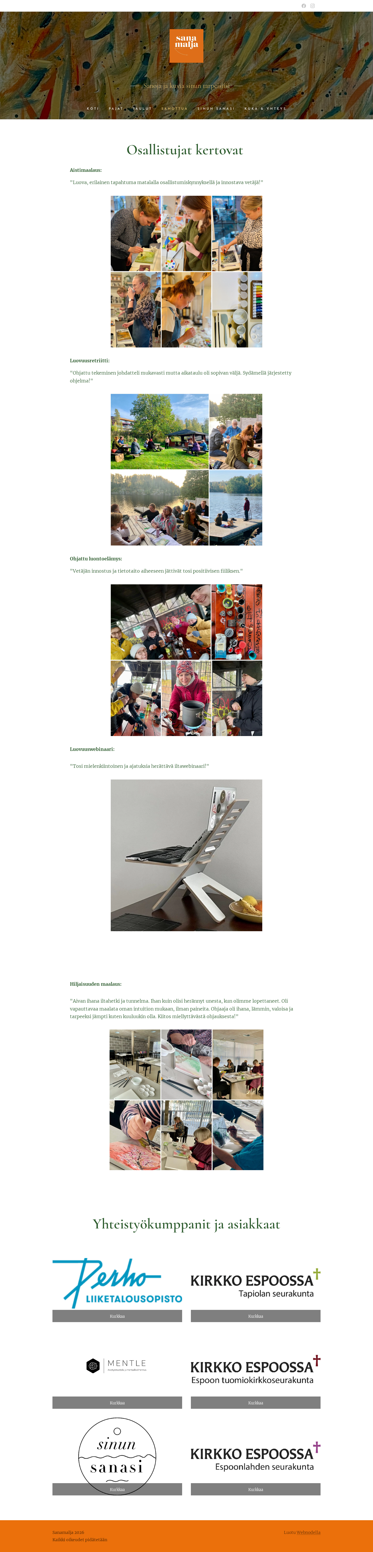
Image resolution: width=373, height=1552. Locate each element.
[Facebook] (303, 6)
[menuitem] (95, 109)
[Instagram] (312, 6)
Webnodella (309, 1532)
